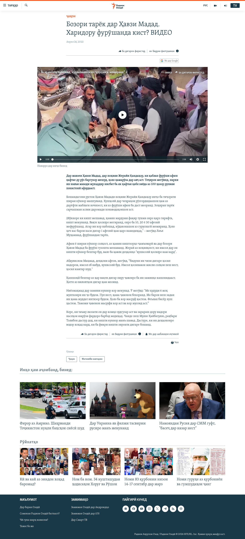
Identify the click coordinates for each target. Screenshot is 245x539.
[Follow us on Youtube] (141, 509)
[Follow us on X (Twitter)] (157, 509)
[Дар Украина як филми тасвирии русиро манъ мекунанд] (123, 400)
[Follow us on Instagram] (149, 509)
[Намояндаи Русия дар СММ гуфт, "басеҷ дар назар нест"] (192, 400)
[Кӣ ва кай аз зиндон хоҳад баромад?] (44, 461)
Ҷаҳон (70, 16)
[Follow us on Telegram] (165, 509)
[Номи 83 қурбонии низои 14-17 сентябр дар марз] (148, 461)
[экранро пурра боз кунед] (204, 159)
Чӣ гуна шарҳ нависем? (34, 520)
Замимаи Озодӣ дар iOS (85, 513)
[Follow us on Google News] (125, 509)
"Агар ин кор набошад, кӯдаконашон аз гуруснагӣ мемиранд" (82, 72)
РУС (205, 5)
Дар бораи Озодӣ (30, 507)
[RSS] (173, 509)
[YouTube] (215, 5)
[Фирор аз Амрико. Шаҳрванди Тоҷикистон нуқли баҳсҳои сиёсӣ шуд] (53, 400)
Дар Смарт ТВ (79, 520)
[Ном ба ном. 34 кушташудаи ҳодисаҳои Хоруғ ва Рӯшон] (96, 461)
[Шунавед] (225, 5)
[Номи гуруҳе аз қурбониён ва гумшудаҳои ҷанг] (201, 461)
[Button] (132, 51)
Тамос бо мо (27, 526)
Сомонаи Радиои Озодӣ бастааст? (40, 513)
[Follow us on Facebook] (133, 509)
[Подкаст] (181, 509)
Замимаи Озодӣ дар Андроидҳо (90, 507)
